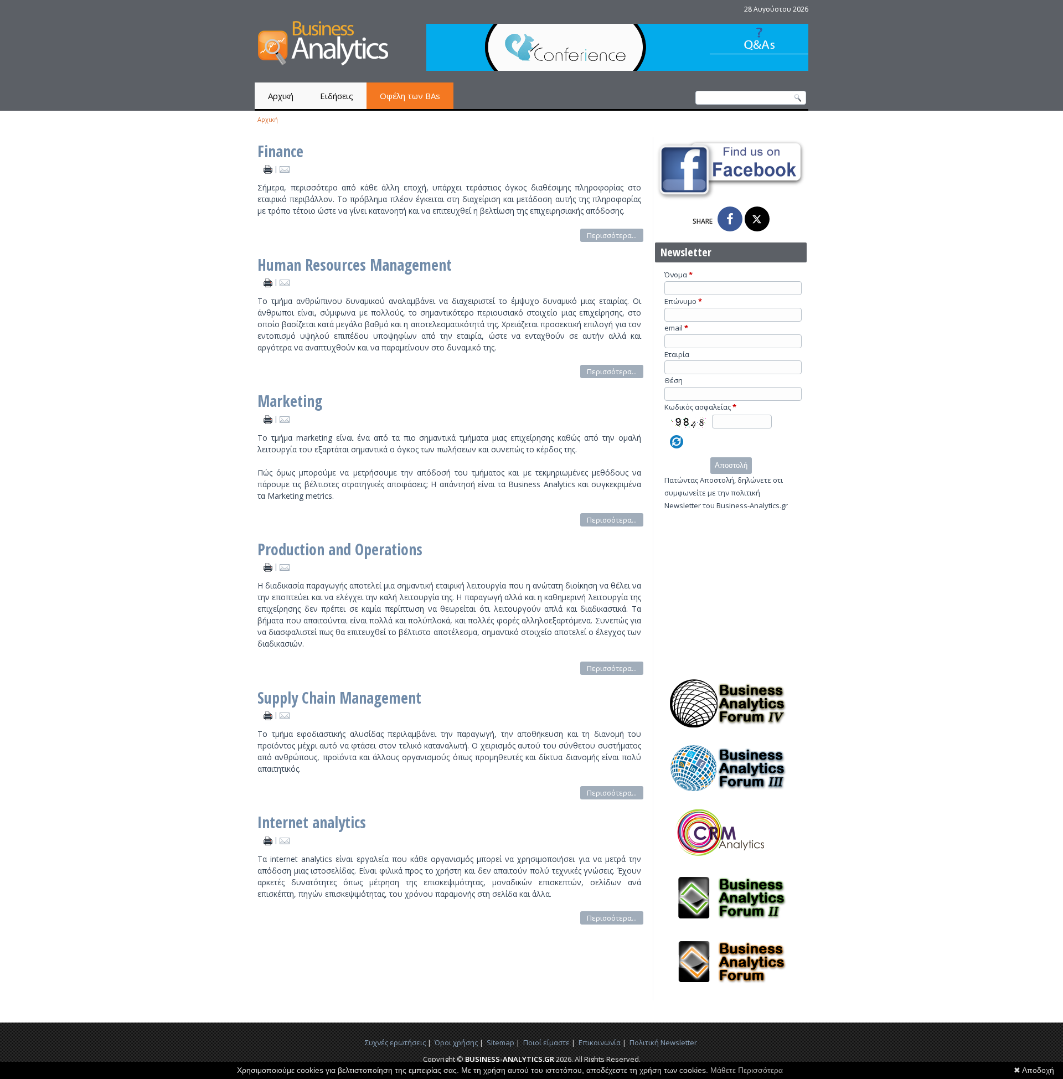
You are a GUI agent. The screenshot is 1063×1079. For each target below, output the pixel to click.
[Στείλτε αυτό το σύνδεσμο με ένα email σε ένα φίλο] (285, 169)
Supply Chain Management (339, 697)
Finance (280, 151)
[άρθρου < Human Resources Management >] (269, 282)
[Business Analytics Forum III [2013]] (730, 796)
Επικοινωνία (600, 1042)
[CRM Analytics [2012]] (730, 860)
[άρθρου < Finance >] (269, 169)
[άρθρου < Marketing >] (269, 419)
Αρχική (280, 95)
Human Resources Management (354, 264)
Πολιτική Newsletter (663, 1042)
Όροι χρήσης (456, 1042)
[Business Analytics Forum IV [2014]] (730, 731)
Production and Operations (339, 549)
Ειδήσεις (336, 95)
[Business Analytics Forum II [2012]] (730, 925)
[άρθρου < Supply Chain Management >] (269, 715)
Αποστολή (731, 465)
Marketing (289, 400)
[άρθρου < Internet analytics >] (269, 840)
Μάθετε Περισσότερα (746, 1070)
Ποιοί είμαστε (546, 1042)
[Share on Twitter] (757, 218)
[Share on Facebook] (730, 218)
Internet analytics (311, 822)
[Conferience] (617, 68)
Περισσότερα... (612, 235)
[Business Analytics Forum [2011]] (730, 989)
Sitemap (500, 1042)
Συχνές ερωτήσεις (395, 1042)
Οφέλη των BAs (410, 95)
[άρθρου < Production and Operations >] (269, 566)
